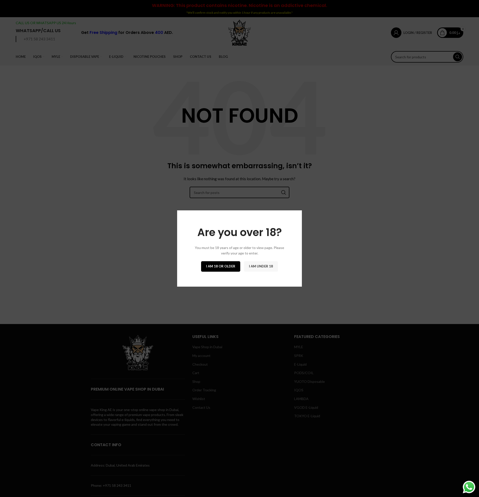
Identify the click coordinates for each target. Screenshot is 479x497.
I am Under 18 (261, 266)
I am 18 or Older (220, 266)
